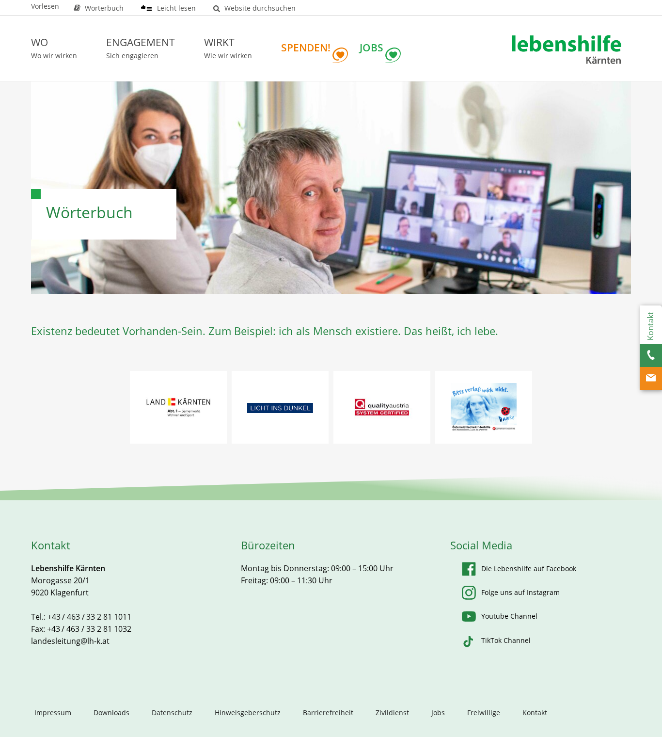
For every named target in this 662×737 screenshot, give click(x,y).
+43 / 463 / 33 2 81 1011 (89, 616)
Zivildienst (392, 712)
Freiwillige (483, 712)
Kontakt (534, 712)
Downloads (111, 712)
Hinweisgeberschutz (248, 712)
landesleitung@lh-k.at (70, 641)
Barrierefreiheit (328, 712)
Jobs (438, 712)
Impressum (52, 712)
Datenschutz (172, 712)
